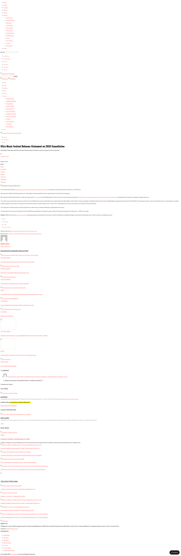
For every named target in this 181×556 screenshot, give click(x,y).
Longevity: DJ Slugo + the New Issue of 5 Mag (15, 439)
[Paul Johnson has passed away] (6, 359)
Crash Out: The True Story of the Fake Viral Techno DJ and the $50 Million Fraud (23, 469)
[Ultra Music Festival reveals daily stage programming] (8, 277)
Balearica (8, 23)
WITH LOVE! (5, 418)
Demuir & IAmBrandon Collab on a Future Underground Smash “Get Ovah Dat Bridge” (24, 517)
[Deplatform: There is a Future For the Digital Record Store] (15, 507)
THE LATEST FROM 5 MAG (9, 481)
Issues (3, 435)
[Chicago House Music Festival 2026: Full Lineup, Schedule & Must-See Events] (16, 452)
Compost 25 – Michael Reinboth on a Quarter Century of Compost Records (24, 233)
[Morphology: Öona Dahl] (11, 309)
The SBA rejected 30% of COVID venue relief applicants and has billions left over (21, 294)
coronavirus (5, 221)
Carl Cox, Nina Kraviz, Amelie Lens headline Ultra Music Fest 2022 (17, 305)
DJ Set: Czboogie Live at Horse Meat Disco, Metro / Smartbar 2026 (18, 462)
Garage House (10, 33)
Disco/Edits (9, 28)
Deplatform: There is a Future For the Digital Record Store (17, 510)
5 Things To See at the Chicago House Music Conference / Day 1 (18, 489)
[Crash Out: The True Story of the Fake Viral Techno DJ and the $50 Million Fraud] (24, 466)
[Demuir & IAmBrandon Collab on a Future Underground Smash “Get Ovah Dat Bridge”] (24, 514)
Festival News (6, 139)
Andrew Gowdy (5, 156)
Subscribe (6, 537)
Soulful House (10, 35)
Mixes (5, 10)
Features (5, 7)
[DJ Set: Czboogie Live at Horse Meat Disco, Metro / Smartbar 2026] (12, 459)
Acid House (9, 18)
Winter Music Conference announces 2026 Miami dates (15, 272)
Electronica (9, 30)
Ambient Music (10, 20)
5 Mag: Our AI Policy (9, 550)
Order (2, 423)
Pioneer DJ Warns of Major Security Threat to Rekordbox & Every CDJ (20, 448)
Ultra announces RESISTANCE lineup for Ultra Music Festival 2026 (18, 262)
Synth (7, 38)
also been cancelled (21, 215)
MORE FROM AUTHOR (20, 251)
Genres (5, 15)
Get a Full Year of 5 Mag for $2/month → (20, 402)
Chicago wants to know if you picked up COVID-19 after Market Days (18, 355)
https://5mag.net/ (6, 246)
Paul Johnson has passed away (8, 366)
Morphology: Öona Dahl (7, 316)
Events (5, 12)
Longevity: (4, 397)
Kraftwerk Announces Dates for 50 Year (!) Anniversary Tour (23, 231)
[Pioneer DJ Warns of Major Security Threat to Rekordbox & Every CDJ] (21, 445)
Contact (5, 545)
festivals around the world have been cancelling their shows (31, 189)
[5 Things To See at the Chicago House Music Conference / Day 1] (11, 485)
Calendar (5, 137)
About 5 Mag (5, 64)
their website (36, 197)
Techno (8, 43)
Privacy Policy (7, 548)
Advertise (5, 61)
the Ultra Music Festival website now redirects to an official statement (97, 197)
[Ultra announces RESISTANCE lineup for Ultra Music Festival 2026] (19, 255)
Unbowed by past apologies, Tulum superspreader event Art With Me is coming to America (24, 335)
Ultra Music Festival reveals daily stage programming (15, 283)
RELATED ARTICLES (7, 251)
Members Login (6, 56)
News (5, 2)
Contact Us (5, 69)
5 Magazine (6, 535)
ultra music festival (7, 227)
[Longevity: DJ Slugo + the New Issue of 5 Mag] (9, 432)
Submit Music (5, 67)
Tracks (5, 5)
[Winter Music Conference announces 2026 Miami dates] (10, 266)
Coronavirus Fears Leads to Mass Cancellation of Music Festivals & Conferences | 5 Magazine (30, 376)
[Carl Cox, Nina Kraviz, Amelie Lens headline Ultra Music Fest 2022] (9, 298)
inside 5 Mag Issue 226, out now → (71, 399)
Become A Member (6, 58)
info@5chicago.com (12, 528)
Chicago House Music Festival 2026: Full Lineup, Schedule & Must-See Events (21, 455)
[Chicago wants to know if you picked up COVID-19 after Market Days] (8, 348)
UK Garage (9, 46)
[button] (174, 552)
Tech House (9, 40)
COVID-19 (5, 224)
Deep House (9, 25)
